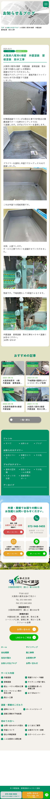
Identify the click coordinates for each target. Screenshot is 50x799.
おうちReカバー (34, 693)
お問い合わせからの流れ (13, 725)
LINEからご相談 (23, 637)
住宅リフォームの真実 (25, 471)
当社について (10, 456)
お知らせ (24, 443)
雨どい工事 (8, 697)
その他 (39, 455)
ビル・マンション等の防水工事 (12, 692)
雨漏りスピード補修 (36, 677)
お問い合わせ (10, 340)
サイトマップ (32, 647)
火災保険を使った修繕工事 (35, 687)
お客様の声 (31, 658)
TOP (2, 27)
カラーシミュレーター (36, 734)
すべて (9, 443)
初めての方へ (7, 720)
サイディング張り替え (36, 682)
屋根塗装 (7, 682)
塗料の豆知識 (10, 471)
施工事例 (30, 652)
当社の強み (6, 658)
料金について (9, 730)
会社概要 (5, 652)
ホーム (4, 647)
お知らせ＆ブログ (13, 27)
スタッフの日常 (10, 477)
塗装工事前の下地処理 (12, 714)
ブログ (39, 443)
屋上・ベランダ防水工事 (13, 686)
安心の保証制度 (10, 734)
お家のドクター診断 (36, 730)
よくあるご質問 (34, 725)
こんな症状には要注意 (12, 739)
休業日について (25, 456)
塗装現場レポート (25, 477)
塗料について (9, 709)
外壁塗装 (7, 677)
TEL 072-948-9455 (24, 599)
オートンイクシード (34, 709)
